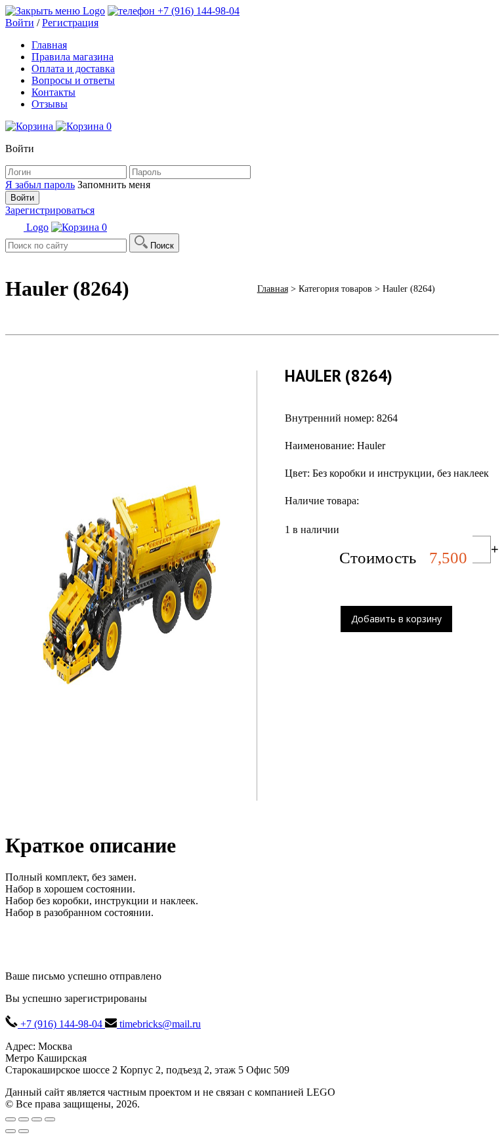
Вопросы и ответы (73, 80)
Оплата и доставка (73, 68)
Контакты (53, 92)
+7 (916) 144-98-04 (197, 10)
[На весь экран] (37, 1119)
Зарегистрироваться (49, 210)
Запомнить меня (113, 184)
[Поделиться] (23, 1119)
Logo (94, 10)
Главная (49, 44)
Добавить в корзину (396, 618)
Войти (19, 22)
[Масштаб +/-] (50, 1119)
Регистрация (70, 22)
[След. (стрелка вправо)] (23, 1131)
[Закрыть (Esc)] (10, 1119)
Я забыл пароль (40, 184)
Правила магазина (73, 56)
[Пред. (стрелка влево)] (10, 1131)
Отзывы (50, 104)
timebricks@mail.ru (159, 1023)
